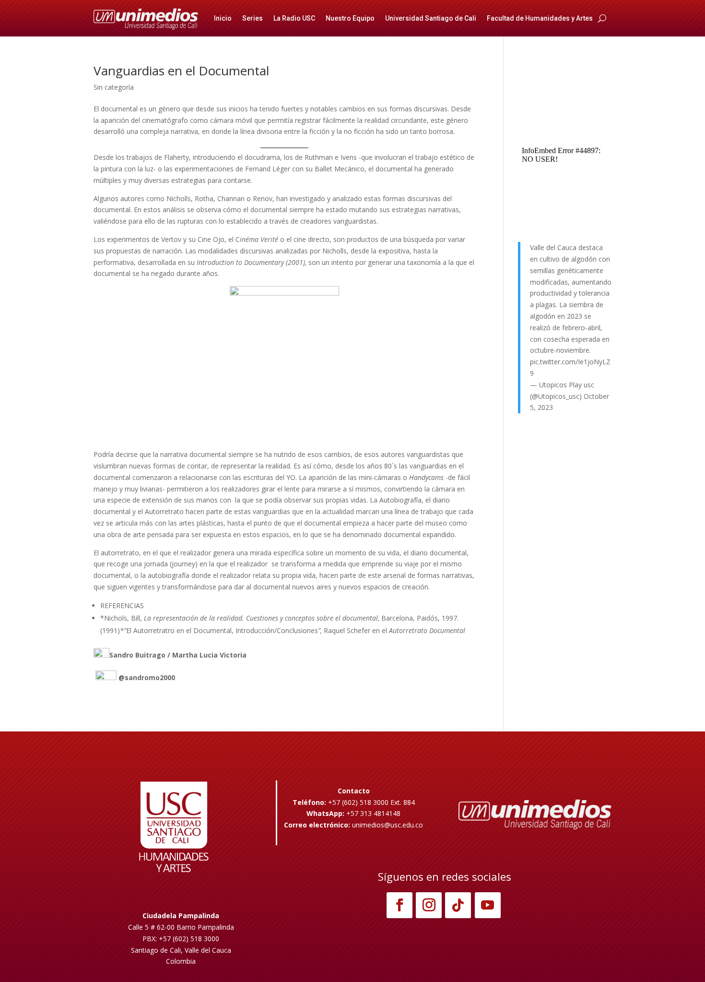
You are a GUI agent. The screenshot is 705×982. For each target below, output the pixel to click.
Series (252, 18)
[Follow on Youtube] (488, 905)
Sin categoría (114, 87)
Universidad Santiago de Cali (430, 18)
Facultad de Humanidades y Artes (540, 18)
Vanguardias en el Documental (181, 70)
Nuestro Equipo (350, 18)
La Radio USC (294, 18)
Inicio (223, 18)
